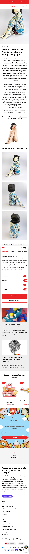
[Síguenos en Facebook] (2, 539)
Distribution (5, 514)
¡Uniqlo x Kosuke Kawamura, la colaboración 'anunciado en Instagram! (12, 359)
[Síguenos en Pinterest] (13, 539)
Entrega (4, 521)
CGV (3, 504)
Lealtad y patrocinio (7, 532)
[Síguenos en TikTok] (20, 539)
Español (21, 543)
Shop (3, 501)
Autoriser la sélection (14, 300)
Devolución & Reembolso (9, 529)
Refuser (14, 305)
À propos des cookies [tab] (22, 251)
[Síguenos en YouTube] (17, 539)
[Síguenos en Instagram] (9, 539)
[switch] (25, 280)
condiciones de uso (7, 526)
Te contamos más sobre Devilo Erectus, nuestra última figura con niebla (13, 326)
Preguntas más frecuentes (9, 524)
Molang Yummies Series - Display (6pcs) (10, 401)
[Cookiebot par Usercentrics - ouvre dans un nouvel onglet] (21, 248)
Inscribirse (14, 437)
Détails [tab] (12, 251)
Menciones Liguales (7, 506)
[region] (14, 454)
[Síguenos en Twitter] (6, 539)
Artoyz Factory (6, 511)
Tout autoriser (14, 295)
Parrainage (5, 534)
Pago (3, 519)
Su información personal (9, 509)
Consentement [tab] (5, 251)
